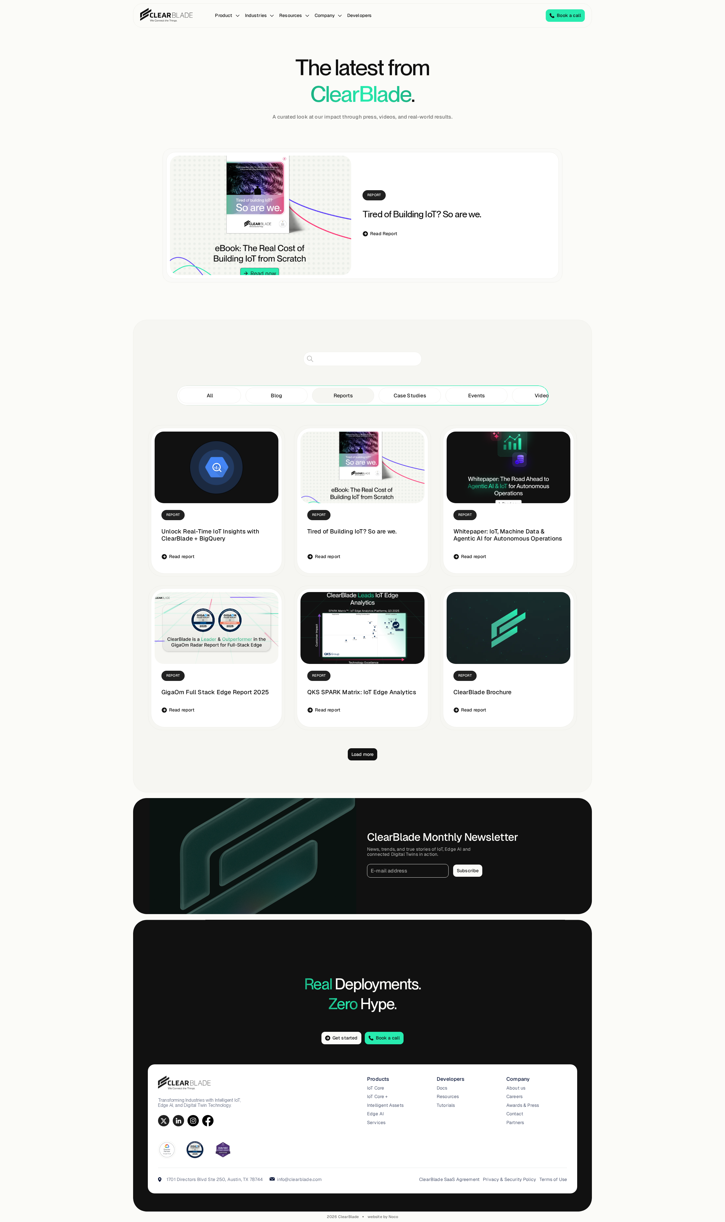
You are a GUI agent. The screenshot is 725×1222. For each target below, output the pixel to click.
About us (515, 1088)
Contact (514, 1113)
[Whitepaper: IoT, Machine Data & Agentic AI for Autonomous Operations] (508, 467)
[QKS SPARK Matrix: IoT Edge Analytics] (362, 628)
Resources (448, 1096)
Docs (442, 1088)
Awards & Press (522, 1105)
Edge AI (375, 1113)
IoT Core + (377, 1096)
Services (376, 1122)
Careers (514, 1096)
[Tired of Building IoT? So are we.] (260, 215)
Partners (515, 1122)
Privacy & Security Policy (509, 1179)
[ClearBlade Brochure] (508, 628)
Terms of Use (553, 1179)
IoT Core (375, 1088)
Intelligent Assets (385, 1105)
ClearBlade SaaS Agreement (449, 1179)
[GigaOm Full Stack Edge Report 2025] (216, 628)
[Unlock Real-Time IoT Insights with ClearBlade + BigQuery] (216, 467)
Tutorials (446, 1105)
